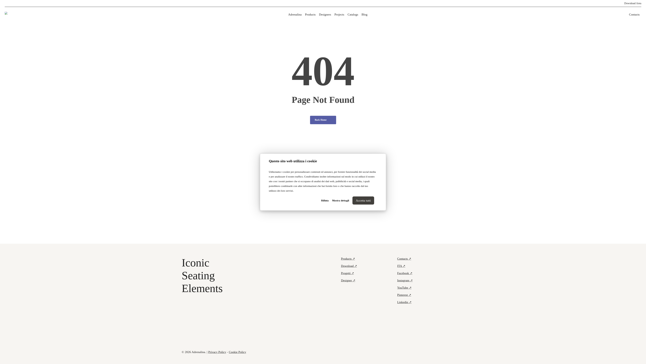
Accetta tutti (363, 200)
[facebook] (6, 3)
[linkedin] (16, 3)
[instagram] (27, 3)
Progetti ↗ (347, 273)
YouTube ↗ (404, 287)
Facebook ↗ (404, 273)
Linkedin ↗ (404, 302)
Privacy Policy (217, 352)
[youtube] (22, 3)
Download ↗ (349, 266)
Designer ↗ (348, 280)
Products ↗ (348, 258)
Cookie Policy (237, 352)
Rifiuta (325, 200)
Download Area (632, 3)
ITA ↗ (401, 266)
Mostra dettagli (340, 200)
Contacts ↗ (404, 258)
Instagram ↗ (405, 280)
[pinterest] (11, 3)
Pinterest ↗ (404, 295)
